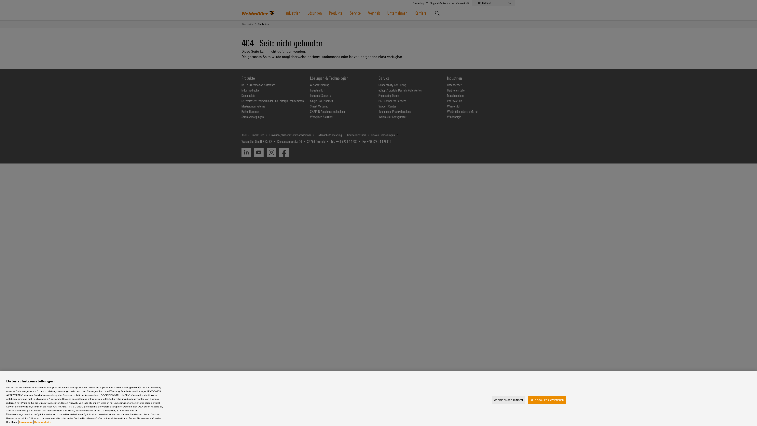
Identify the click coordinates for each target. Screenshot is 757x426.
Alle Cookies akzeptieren (547, 400)
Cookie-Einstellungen (508, 400)
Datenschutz (42, 421)
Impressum (26, 421)
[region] (378, 398)
